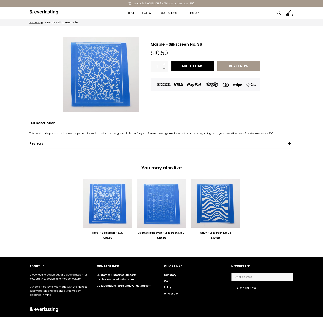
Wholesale (171, 293)
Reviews (36, 143)
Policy (168, 287)
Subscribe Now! (246, 288)
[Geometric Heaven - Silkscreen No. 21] (161, 203)
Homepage (36, 22)
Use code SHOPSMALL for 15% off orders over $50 (162, 3)
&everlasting (268, 309)
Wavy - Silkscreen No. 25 (215, 233)
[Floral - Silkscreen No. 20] (107, 203)
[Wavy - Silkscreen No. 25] (215, 203)
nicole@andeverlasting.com (115, 279)
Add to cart (193, 66)
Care (167, 281)
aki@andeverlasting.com (134, 285)
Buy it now (238, 66)
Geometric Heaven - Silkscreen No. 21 (161, 233)
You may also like (161, 168)
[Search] (279, 13)
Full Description (42, 123)
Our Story (170, 275)
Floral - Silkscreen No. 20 (107, 233)
